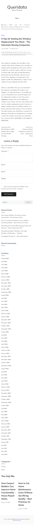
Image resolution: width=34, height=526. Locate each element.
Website (3, 178)
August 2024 (5, 332)
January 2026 (5, 280)
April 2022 (4, 417)
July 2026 (4, 261)
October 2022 (5, 399)
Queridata (17, 7)
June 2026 (4, 264)
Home (3, 35)
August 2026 (5, 258)
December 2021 (5, 430)
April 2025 (4, 307)
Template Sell (17, 520)
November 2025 (6, 286)
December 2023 (6, 356)
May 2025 (4, 304)
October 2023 (5, 362)
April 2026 (4, 270)
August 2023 (5, 368)
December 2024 (6, 319)
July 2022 (4, 408)
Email (3, 171)
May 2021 (4, 451)
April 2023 (4, 381)
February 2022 (5, 424)
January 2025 (5, 316)
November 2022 (6, 396)
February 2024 (5, 350)
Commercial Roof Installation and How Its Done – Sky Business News (26, 133)
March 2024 (4, 347)
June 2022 (4, 411)
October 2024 (5, 326)
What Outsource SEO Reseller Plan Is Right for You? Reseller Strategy (7, 133)
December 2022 (6, 393)
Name (3, 164)
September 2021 (6, 439)
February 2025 (5, 313)
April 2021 (4, 454)
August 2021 (4, 442)
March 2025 (4, 310)
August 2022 (5, 405)
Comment (4, 151)
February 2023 (5, 387)
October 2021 (5, 436)
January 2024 (5, 353)
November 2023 (6, 359)
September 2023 (6, 365)
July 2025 (4, 298)
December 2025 (6, 283)
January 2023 (5, 390)
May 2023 (4, 378)
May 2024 (4, 341)
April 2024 (4, 344)
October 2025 (5, 289)
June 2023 (4, 375)
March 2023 (4, 384)
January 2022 (5, 427)
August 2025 (5, 295)
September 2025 (6, 292)
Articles (3, 466)
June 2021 (4, 448)
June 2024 (4, 338)
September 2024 (6, 329)
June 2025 (4, 301)
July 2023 (4, 372)
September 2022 (6, 402)
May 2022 (4, 414)
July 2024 (4, 335)
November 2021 (6, 433)
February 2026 (5, 277)
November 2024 (6, 323)
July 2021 (3, 445)
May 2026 (4, 267)
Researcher (15, 48)
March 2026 (4, 274)
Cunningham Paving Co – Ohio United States (14, 236)
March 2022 (4, 421)
